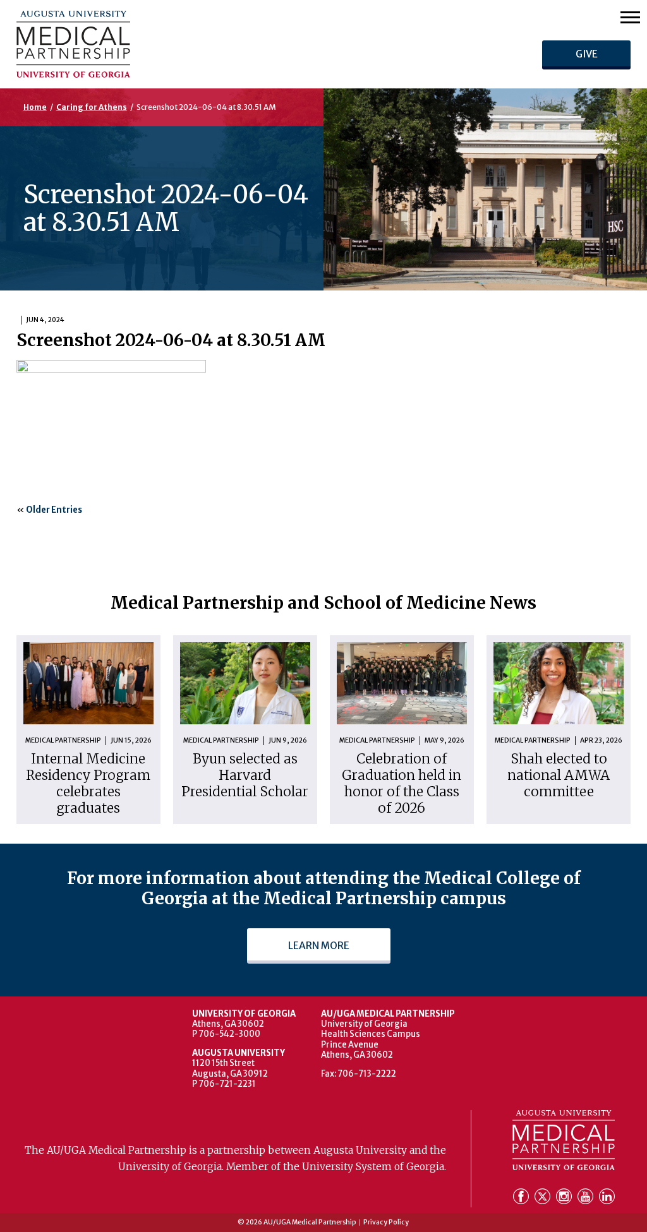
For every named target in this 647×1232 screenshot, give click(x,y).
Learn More (318, 946)
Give (587, 54)
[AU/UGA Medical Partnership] (184, 44)
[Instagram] (565, 1198)
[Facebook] (522, 1198)
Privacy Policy (386, 1222)
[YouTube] (587, 1198)
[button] (630, 16)
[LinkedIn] (607, 1198)
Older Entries (54, 510)
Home (35, 107)
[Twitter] (544, 1198)
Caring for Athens (91, 107)
